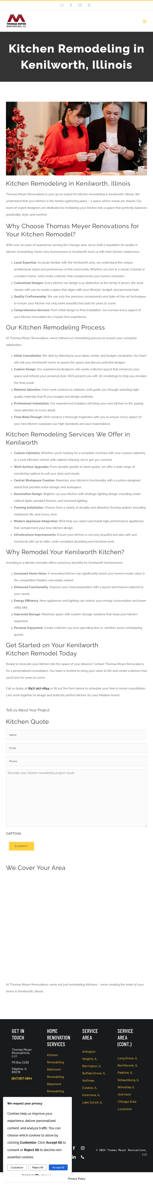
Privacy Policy (76, 1178)
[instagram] (82, 1148)
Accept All (58, 1167)
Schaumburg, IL (128, 1080)
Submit (21, 846)
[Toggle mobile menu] (145, 21)
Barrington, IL (91, 1066)
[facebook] (74, 1148)
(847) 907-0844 (38, 688)
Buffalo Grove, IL (94, 1073)
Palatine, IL (125, 1072)
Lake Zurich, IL (92, 1102)
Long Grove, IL (128, 1058)
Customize (17, 1167)
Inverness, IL (91, 1095)
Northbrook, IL (128, 1065)
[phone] (82, 1156)
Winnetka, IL (126, 1087)
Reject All (37, 1167)
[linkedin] (74, 1156)
